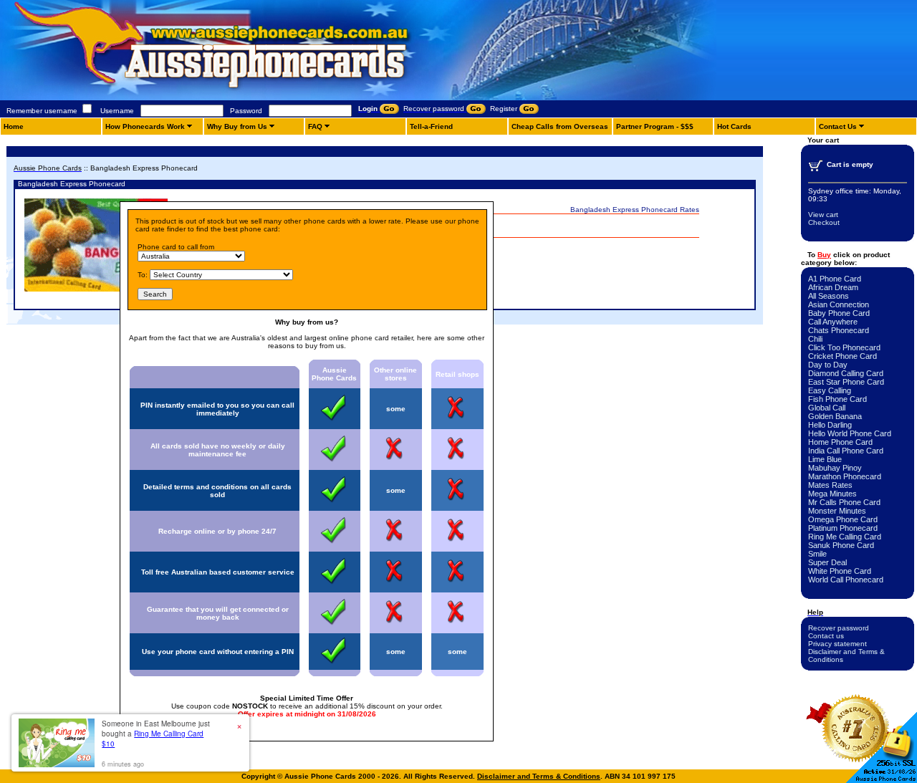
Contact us (826, 636)
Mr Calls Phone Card (844, 502)
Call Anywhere (833, 321)
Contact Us (838, 126)
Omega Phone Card (843, 519)
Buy (824, 255)
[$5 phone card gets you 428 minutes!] (250, 98)
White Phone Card (839, 571)
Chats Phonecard (838, 330)
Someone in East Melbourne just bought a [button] (156, 734)
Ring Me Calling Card (844, 536)
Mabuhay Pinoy (835, 467)
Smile (817, 553)
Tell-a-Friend (431, 126)
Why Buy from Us (237, 126)
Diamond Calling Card (845, 373)
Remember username (41, 111)
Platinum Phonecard (843, 528)
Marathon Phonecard (844, 476)
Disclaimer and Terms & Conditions (538, 776)
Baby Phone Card (839, 313)
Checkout (824, 222)
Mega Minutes (832, 493)
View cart (823, 214)
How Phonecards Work (145, 126)
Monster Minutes (837, 510)
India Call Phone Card (845, 450)
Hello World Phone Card (849, 433)
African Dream (833, 287)
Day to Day (828, 364)
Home (14, 126)
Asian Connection (838, 304)
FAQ (315, 126)
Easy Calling (829, 390)
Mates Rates (830, 485)
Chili (815, 339)
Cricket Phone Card (842, 356)
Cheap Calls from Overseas (560, 126)
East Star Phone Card (846, 382)
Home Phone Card (840, 442)
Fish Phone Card (837, 399)
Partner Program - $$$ (654, 126)
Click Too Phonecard (844, 347)
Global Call (826, 407)
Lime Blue (825, 459)
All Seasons (828, 296)
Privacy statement (837, 644)
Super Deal (827, 562)
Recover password (838, 628)
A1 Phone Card (834, 278)
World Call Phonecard (845, 579)
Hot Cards (734, 126)
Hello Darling (830, 425)
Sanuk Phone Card (841, 545)
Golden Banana (835, 416)
